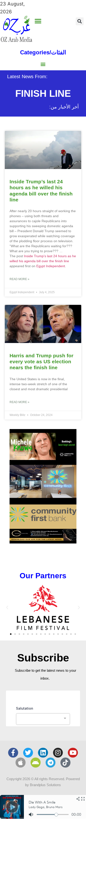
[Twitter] (28, 753)
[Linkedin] (43, 753)
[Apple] (21, 763)
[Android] (36, 763)
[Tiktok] (65, 763)
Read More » (19, 279)
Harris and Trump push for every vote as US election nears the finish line (41, 361)
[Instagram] (58, 753)
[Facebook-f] (13, 753)
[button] (38, 21)
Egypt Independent (50, 266)
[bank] (43, 542)
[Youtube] (73, 753)
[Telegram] (51, 763)
